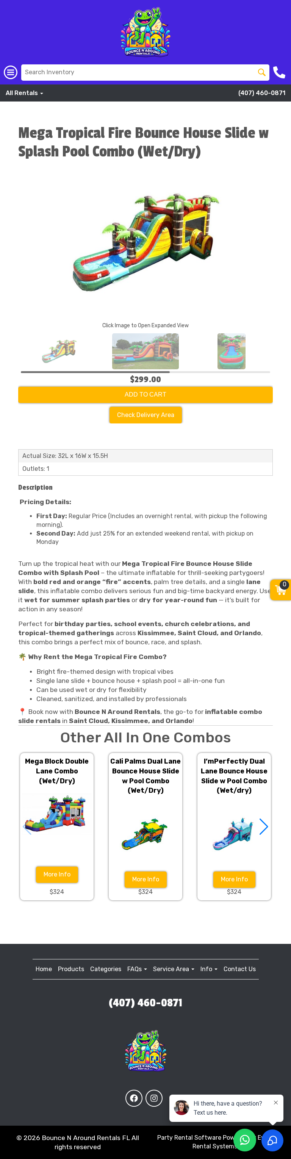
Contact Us (240, 969)
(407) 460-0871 (261, 93)
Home (44, 969)
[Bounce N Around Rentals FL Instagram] (154, 1098)
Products (71, 969)
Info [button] (207, 969)
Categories (105, 969)
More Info (57, 874)
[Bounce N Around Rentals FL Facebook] (133, 1098)
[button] (264, 826)
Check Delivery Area (145, 415)
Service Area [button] (172, 969)
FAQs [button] (135, 969)
